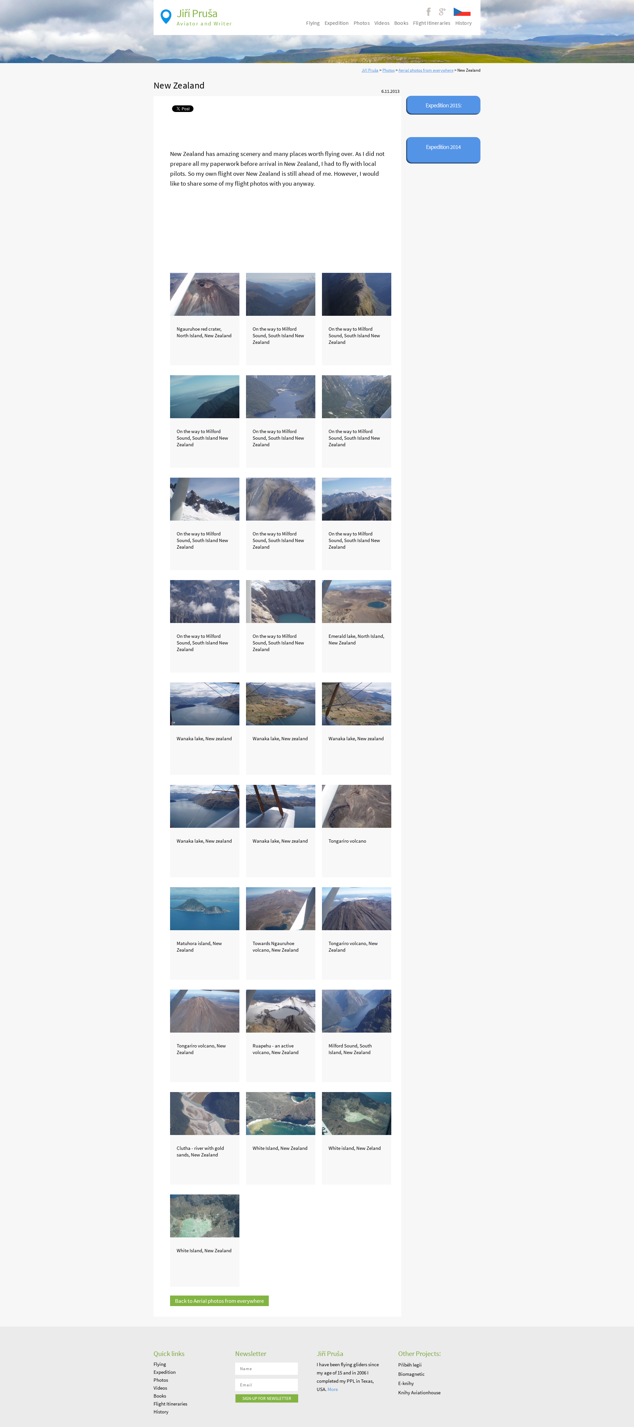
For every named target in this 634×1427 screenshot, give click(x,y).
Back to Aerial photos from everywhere (219, 1300)
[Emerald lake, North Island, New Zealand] (356, 600)
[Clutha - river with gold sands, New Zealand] (204, 1112)
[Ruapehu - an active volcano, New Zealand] (280, 1009)
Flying (313, 22)
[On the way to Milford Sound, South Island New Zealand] (280, 293)
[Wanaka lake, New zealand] (204, 702)
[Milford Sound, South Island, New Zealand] (356, 1009)
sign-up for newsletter (266, 1398)
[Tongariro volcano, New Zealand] (356, 907)
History (463, 22)
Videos (382, 22)
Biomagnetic (411, 1374)
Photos (388, 70)
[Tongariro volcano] (356, 805)
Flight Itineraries (432, 22)
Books (401, 22)
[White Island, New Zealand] (280, 1112)
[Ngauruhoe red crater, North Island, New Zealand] (204, 293)
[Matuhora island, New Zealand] (204, 907)
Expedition (337, 22)
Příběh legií (410, 1365)
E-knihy (406, 1383)
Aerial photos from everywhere (426, 70)
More (333, 1389)
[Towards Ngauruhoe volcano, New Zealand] (280, 907)
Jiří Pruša (370, 70)
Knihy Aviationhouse (419, 1392)
